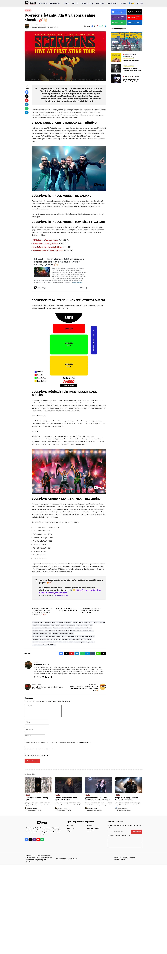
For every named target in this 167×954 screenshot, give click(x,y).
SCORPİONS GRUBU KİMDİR (84, 625)
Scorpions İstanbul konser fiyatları (63, 628)
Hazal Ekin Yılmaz (122, 808)
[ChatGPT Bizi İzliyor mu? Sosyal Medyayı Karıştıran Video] (116, 78)
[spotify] (42, 839)
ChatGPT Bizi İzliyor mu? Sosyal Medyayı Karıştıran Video (131, 80)
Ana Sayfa (70, 825)
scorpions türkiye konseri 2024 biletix (43, 644)
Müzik (81, 622)
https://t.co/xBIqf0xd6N (88, 590)
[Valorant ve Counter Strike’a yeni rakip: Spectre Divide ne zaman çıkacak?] (126, 41)
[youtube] (38, 839)
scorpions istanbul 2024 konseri (41, 628)
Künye (123, 859)
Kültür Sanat (68, 622)
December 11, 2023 (61, 595)
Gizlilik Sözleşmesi (129, 857)
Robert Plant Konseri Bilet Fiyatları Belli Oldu (66, 799)
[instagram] (34, 839)
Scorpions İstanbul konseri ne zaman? (81, 630)
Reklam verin (71, 828)
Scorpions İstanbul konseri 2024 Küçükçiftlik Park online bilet (50, 630)
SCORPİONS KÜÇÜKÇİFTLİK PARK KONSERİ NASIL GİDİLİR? (49, 636)
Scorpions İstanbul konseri (83, 628)
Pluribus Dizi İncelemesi (131, 60)
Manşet (75, 622)
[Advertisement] (126, 161)
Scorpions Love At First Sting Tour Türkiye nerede (79, 642)
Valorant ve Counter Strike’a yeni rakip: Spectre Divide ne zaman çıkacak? (124, 47)
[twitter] (30, 839)
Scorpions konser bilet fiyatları (41, 633)
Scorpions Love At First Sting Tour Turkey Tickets (76, 639)
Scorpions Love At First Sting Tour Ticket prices (46, 639)
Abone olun (90, 831)
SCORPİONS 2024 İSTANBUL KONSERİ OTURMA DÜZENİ (48, 625)
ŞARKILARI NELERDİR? (90, 622)
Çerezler (116, 859)
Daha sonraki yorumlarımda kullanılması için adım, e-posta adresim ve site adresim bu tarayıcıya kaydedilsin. (58, 742)
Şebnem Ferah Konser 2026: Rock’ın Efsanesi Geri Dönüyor (97, 799)
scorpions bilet (70, 625)
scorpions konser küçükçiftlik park (63, 633)
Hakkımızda (90, 825)
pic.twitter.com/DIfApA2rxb (53, 593)
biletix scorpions (37, 622)
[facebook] (26, 839)
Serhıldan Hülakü (39, 25)
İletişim (69, 831)
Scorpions (102, 622)
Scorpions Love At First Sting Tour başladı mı (81, 636)
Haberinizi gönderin (93, 828)
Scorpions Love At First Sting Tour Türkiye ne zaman (47, 642)
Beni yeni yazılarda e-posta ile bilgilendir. (37, 755)
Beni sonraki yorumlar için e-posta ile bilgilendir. (39, 749)
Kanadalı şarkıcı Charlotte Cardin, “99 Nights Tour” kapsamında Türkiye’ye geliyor (91, 610)
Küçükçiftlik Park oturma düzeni (53, 622)
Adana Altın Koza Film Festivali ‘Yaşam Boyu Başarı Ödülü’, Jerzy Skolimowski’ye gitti (132, 69)
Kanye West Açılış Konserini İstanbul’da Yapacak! (126, 799)
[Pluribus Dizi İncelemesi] (116, 57)
